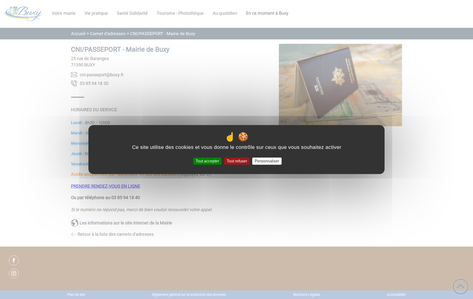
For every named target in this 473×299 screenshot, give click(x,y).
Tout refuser (237, 161)
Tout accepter (207, 161)
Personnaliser (267, 161)
